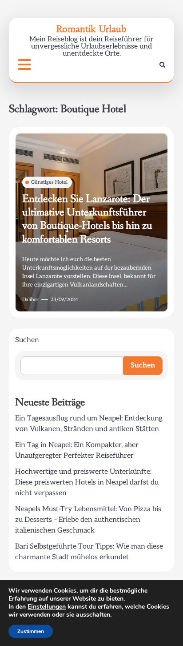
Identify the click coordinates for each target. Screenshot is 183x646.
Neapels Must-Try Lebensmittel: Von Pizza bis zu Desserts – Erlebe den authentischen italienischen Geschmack (88, 520)
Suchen (27, 340)
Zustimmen (30, 631)
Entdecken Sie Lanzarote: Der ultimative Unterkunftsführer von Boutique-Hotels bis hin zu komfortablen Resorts (87, 219)
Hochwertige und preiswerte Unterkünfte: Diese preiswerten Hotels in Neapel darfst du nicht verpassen (87, 482)
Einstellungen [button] (47, 606)
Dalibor (30, 300)
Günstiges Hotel (49, 182)
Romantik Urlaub (91, 28)
